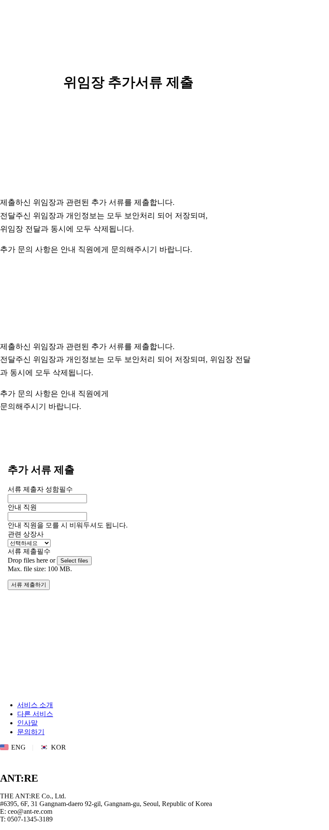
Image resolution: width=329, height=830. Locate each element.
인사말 (27, 722)
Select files (74, 560)
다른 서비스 (35, 713)
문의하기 (31, 731)
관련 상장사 (26, 534)
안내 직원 (22, 507)
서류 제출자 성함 (40, 489)
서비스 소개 (35, 704)
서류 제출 (29, 551)
